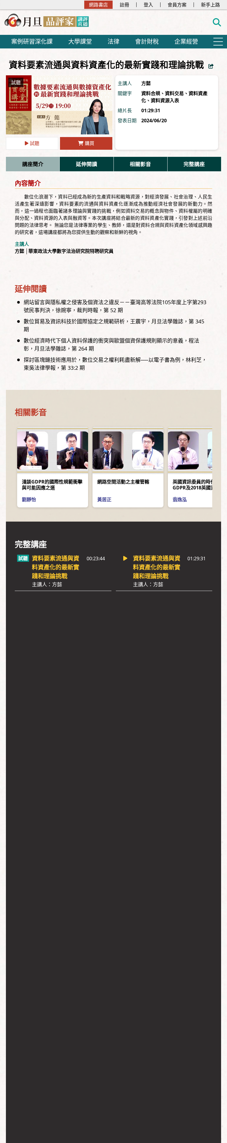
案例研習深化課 (32, 41)
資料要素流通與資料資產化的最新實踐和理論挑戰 (55, 571)
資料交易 (174, 93)
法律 (113, 41)
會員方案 (177, 4)
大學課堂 (80, 41)
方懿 (146, 83)
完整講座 (194, 163)
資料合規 (150, 93)
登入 (148, 4)
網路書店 (98, 4)
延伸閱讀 (86, 163)
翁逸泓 (180, 499)
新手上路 (210, 4)
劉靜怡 (29, 499)
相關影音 (140, 163)
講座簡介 (32, 163)
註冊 (124, 4)
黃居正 (104, 499)
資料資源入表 (165, 100)
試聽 (34, 143)
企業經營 (186, 41)
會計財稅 (147, 41)
